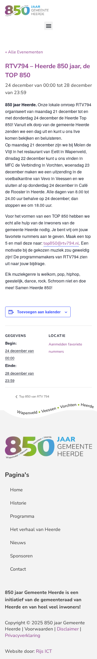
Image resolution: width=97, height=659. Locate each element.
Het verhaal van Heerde (35, 529)
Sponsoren (21, 556)
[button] (48, 26)
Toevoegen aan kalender (39, 311)
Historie (18, 503)
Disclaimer (68, 629)
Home (16, 490)
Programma (22, 516)
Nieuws (18, 543)
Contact (18, 569)
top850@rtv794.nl (61, 243)
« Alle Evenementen (24, 52)
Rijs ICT (44, 651)
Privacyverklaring (22, 635)
